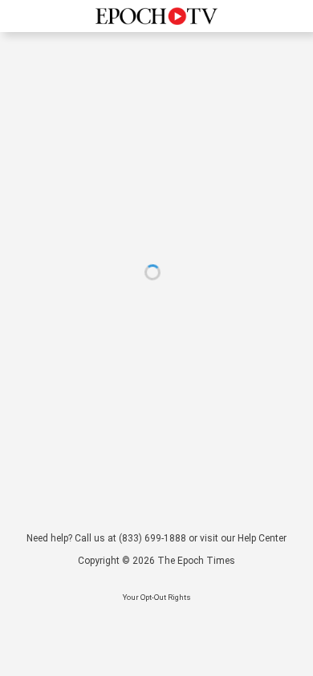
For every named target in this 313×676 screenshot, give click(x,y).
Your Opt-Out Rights (157, 597)
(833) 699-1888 (152, 538)
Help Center (262, 538)
